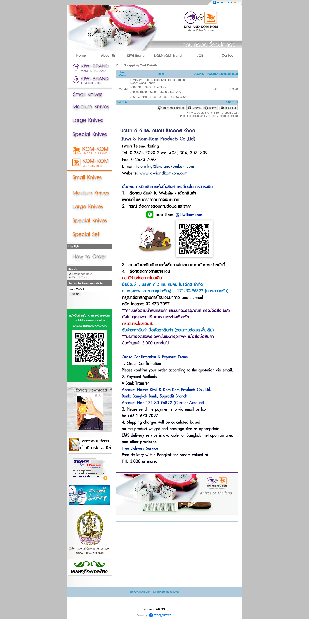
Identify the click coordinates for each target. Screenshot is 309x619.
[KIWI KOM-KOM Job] (200, 56)
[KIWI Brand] (136, 56)
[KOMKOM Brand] (168, 56)
